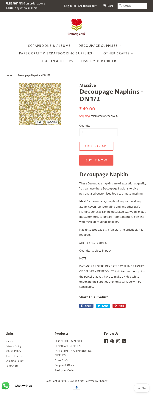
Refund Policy (13, 351)
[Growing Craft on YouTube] (124, 342)
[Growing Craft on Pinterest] (112, 342)
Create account (88, 6)
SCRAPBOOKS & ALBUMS (49, 46)
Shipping (84, 116)
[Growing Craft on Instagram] (118, 342)
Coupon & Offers (56, 61)
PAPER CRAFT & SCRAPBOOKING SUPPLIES (56, 53)
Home (9, 75)
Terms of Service (15, 356)
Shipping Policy (15, 361)
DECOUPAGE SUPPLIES (99, 46)
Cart (110, 6)
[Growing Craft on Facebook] (106, 342)
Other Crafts (117, 53)
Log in (68, 6)
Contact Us (12, 366)
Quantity (84, 125)
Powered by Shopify (96, 381)
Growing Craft (76, 381)
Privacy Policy (13, 346)
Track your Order (98, 61)
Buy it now (96, 160)
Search (9, 341)
